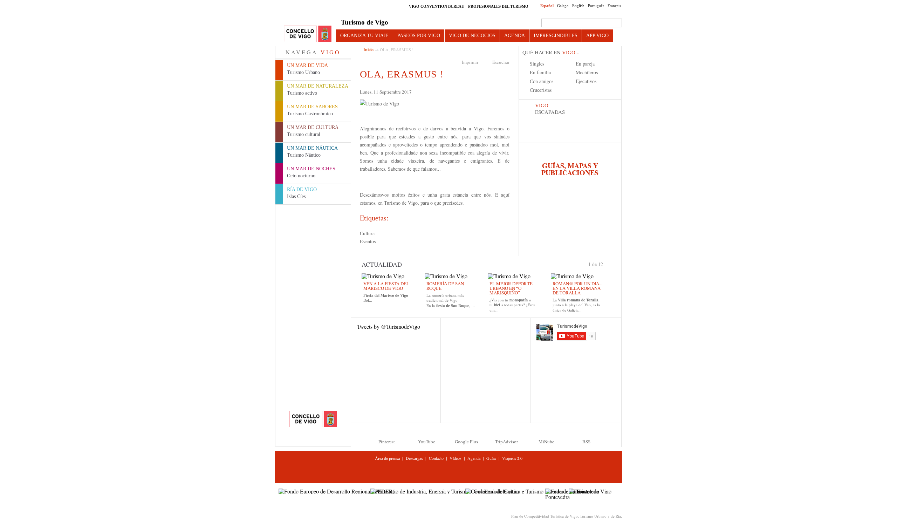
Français (614, 6)
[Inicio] (307, 34)
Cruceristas (541, 90)
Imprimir (470, 62)
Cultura (367, 233)
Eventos (368, 241)
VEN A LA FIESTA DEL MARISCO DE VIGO (386, 285)
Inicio (368, 50)
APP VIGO (597, 35)
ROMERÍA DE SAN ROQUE (445, 285)
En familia (540, 72)
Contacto (436, 458)
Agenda (514, 35)
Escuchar (500, 62)
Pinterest (386, 441)
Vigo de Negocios (472, 35)
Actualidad (382, 264)
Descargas (414, 458)
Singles (537, 63)
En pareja (585, 63)
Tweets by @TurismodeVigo (388, 326)
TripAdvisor (506, 441)
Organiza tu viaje (364, 35)
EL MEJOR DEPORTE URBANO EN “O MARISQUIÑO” (511, 288)
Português (596, 6)
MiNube (546, 441)
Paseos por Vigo (418, 35)
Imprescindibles (555, 35)
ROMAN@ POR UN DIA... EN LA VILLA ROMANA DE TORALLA (577, 288)
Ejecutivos (586, 81)
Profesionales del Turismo (498, 6)
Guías (491, 458)
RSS (586, 441)
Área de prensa (387, 458)
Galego (563, 6)
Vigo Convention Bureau (436, 6)
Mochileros (587, 72)
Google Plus (466, 441)
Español (547, 6)
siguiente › (606, 263)
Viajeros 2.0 (512, 458)
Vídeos (455, 458)
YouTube (426, 441)
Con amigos (541, 81)
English (578, 6)
